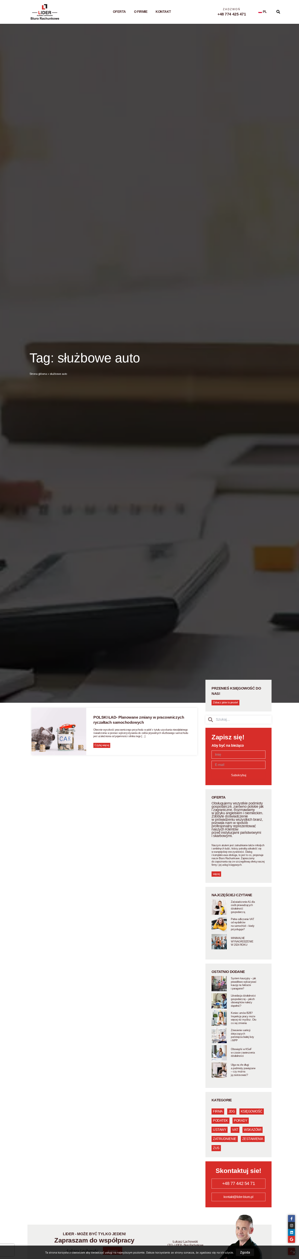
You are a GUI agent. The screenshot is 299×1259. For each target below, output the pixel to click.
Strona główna (38, 373)
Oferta (119, 11)
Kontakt (163, 11)
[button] (278, 12)
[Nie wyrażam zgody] (294, 1252)
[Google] (291, 1239)
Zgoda (245, 1252)
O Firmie (140, 11)
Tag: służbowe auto (84, 358)
